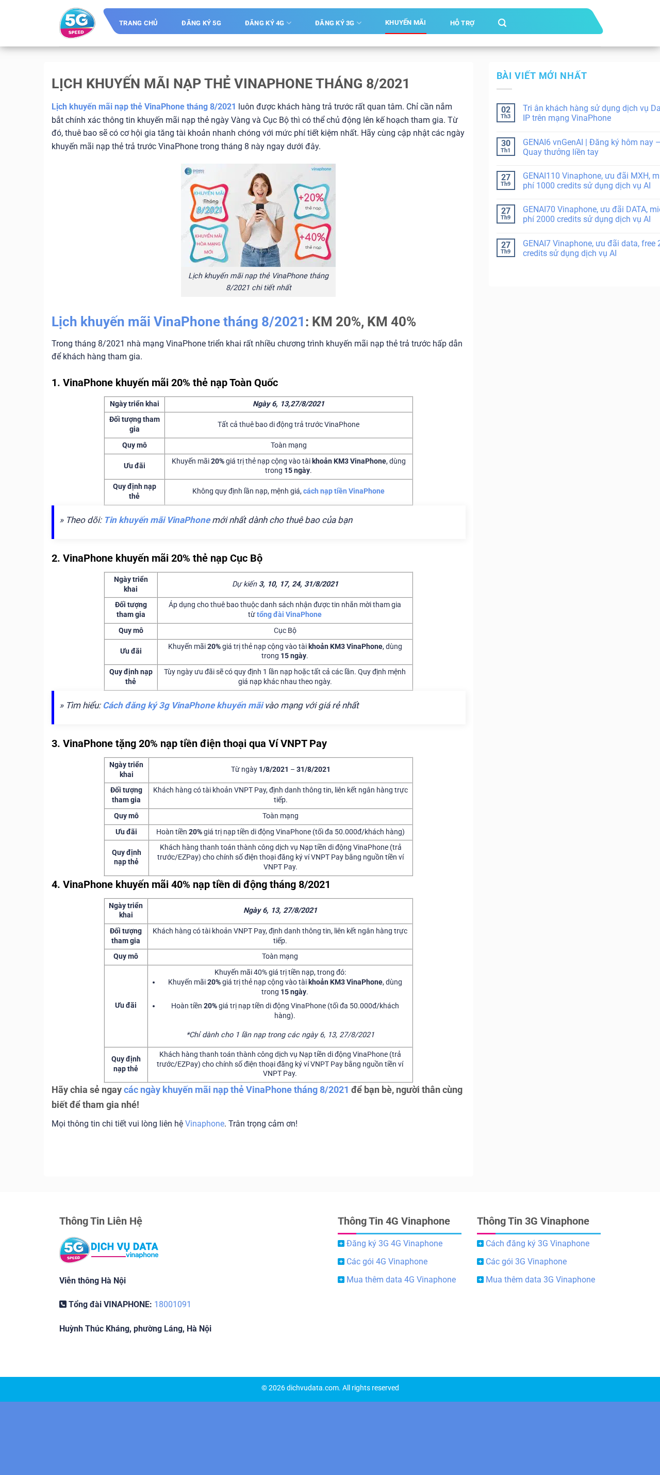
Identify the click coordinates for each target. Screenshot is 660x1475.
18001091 (172, 1304)
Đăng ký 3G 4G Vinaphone (394, 1243)
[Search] (502, 23)
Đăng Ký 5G (201, 23)
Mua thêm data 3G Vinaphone (540, 1279)
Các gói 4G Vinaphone (386, 1261)
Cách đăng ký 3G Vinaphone (537, 1243)
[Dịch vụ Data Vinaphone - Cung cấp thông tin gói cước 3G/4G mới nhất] (77, 23)
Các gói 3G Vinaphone (526, 1261)
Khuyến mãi (405, 22)
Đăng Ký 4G (265, 23)
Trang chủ (138, 23)
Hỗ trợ (462, 23)
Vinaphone (204, 1124)
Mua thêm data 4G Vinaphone (401, 1279)
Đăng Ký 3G (335, 23)
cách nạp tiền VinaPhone (344, 491)
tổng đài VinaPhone (289, 614)
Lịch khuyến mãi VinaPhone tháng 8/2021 (178, 321)
